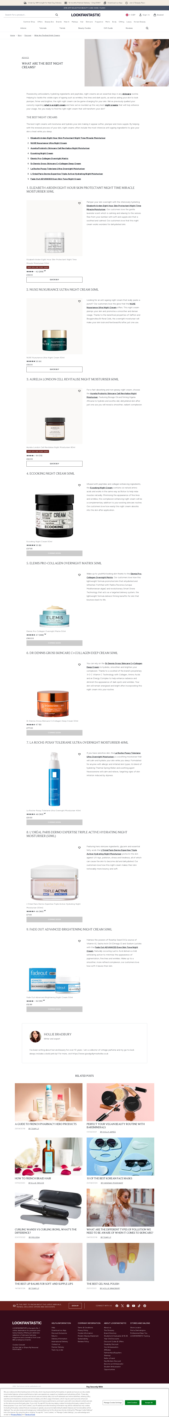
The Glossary (109, 1330)
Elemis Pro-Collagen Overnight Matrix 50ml (46, 631)
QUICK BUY (54, 280)
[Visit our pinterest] (145, 1306)
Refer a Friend (109, 1358)
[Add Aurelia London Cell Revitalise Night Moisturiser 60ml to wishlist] (79, 391)
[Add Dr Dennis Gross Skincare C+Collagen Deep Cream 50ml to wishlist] (79, 664)
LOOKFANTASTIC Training (140, 1336)
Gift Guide (108, 28)
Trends (62, 28)
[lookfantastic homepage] (85, 14)
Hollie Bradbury (58, 1034)
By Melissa (34, 1237)
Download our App (59, 1330)
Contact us (56, 1344)
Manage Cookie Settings (113, 1402)
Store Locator (135, 1328)
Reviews (129, 28)
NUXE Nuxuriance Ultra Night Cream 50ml (45, 357)
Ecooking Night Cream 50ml (39, 541)
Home (12, 35)
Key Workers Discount (112, 1361)
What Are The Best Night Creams (47, 35)
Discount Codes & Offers (114, 1342)
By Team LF (33, 1129)
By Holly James (108, 1132)
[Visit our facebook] (117, 1306)
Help (53, 1328)
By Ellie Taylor (36, 1183)
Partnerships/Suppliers (112, 1353)
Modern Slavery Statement (88, 1336)
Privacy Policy (83, 1330)
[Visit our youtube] (133, 1306)
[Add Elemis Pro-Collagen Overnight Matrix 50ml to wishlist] (79, 575)
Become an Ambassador (113, 1364)
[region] (84, 1402)
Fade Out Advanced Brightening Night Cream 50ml (49, 997)
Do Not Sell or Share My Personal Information (25, 1348)
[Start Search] (56, 14)
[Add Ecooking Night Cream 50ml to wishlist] (79, 485)
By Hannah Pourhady (112, 1183)
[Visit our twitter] (122, 1306)
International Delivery (60, 1342)
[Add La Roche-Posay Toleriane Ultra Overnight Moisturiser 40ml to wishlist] (79, 754)
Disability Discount (111, 1344)
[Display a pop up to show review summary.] (45, 271)
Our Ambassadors (111, 1347)
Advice (23, 28)
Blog (19, 35)
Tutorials (43, 28)
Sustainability (83, 1339)
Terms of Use (30, 1414)
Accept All (149, 1402)
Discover (28, 35)
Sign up (75, 1306)
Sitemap (107, 1355)
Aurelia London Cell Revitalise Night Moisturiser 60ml (50, 447)
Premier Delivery (58, 1347)
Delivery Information (59, 1339)
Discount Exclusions (59, 1333)
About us (107, 1328)
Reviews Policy (83, 1342)
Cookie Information (85, 1333)
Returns (54, 1336)
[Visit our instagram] (128, 1306)
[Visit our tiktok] (139, 1306)
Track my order (57, 1350)
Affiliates (107, 1350)
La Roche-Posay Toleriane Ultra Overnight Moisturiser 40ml (53, 810)
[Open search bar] (147, 28)
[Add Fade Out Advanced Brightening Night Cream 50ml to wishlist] (79, 941)
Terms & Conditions (85, 1328)
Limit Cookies (132, 1402)
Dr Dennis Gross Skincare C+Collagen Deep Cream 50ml (52, 721)
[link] (144, 15)
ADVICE (25, 58)
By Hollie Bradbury (110, 1288)
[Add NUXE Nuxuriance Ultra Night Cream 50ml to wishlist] (79, 301)
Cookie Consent (19, 1345)
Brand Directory (110, 1333)
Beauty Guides (84, 28)
